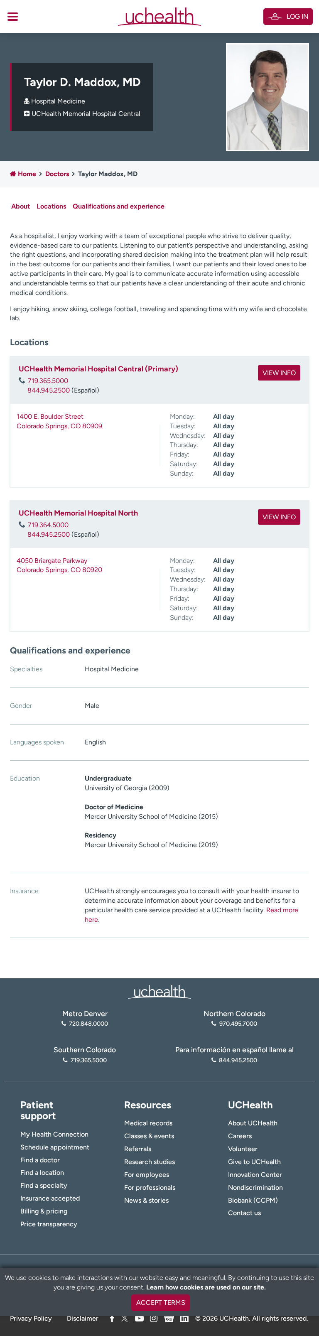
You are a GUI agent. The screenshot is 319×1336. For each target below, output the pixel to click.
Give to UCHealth (254, 1162)
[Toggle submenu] (12, 16)
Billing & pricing (43, 1211)
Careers (240, 1136)
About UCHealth (252, 1123)
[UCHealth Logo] (159, 991)
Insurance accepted (50, 1198)
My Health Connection (54, 1134)
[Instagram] (153, 1318)
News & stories (146, 1200)
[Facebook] (112, 1318)
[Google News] (169, 1317)
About (20, 206)
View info (279, 373)
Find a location (42, 1172)
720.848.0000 (88, 1023)
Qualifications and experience (118, 206)
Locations (51, 206)
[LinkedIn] (184, 1317)
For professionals (149, 1187)
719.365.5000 (48, 381)
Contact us (244, 1213)
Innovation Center (255, 1175)
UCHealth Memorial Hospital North (78, 513)
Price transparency (48, 1224)
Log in (297, 16)
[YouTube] (139, 1318)
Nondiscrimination (255, 1187)
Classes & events (149, 1136)
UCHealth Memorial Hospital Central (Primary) (98, 368)
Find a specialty (43, 1185)
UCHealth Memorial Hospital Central (86, 114)
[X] (124, 1318)
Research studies (149, 1162)
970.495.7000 (238, 1023)
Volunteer (243, 1149)
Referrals (137, 1149)
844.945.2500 (48, 390)
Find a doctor (40, 1160)
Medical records (148, 1123)
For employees (146, 1175)
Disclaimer (82, 1318)
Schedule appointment (54, 1147)
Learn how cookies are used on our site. (206, 1287)
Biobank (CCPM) (253, 1200)
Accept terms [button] (160, 1303)
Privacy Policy (31, 1318)
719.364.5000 (48, 525)
